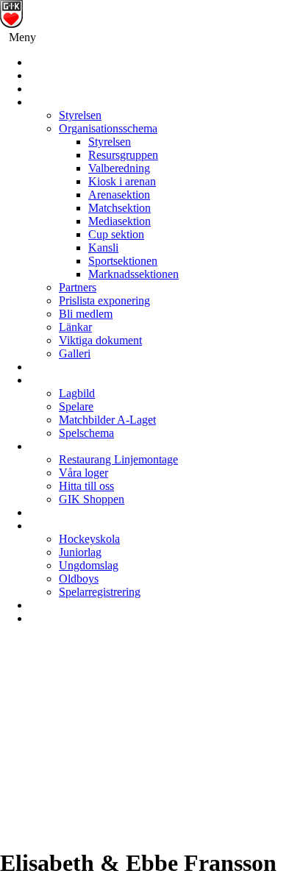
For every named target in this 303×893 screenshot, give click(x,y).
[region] (151, 742)
